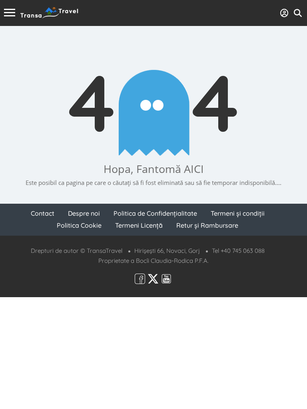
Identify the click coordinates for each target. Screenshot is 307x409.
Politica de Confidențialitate (155, 213)
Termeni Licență (139, 225)
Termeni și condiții (238, 213)
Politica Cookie (79, 225)
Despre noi (84, 213)
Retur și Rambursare (207, 225)
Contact (42, 213)
